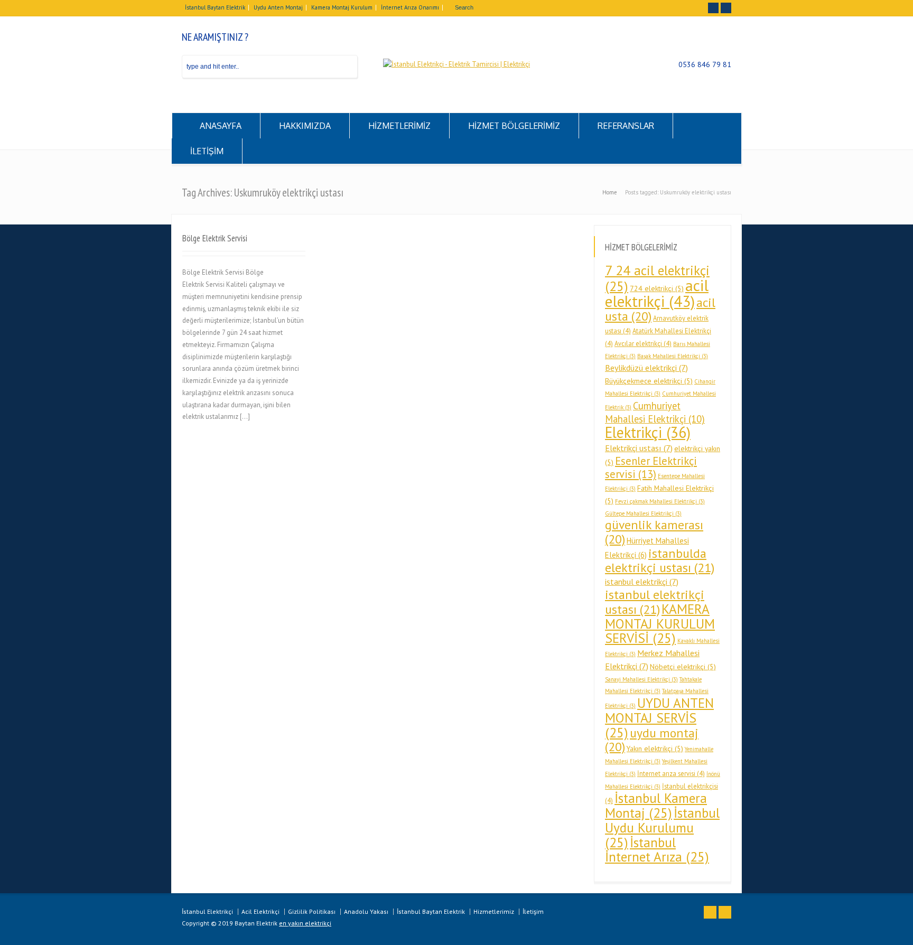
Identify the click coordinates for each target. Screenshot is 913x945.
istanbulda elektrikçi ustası (659, 560)
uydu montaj (651, 740)
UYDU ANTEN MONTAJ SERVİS (659, 717)
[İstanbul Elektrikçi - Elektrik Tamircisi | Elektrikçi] (456, 64)
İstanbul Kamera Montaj (656, 805)
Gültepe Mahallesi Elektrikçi (643, 513)
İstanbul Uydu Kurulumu (662, 827)
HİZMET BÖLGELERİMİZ (514, 125)
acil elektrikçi (657, 293)
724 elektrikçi (657, 288)
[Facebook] (713, 8)
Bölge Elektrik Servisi (214, 238)
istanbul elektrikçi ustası (654, 601)
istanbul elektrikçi (641, 581)
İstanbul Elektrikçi (207, 911)
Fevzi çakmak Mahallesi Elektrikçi (660, 501)
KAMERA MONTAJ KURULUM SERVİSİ (660, 623)
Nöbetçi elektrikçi (683, 666)
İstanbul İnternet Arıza (657, 850)
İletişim (533, 911)
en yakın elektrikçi (305, 923)
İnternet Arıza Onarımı (410, 7)
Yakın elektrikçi (655, 748)
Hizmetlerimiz (493, 911)
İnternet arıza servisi (671, 773)
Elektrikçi (648, 432)
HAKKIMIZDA (305, 125)
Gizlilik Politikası (312, 911)
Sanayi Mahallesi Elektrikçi (641, 679)
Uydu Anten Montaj (278, 7)
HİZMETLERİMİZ (399, 125)
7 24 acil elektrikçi (657, 278)
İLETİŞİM (206, 151)
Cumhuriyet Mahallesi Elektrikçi (655, 412)
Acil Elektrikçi (260, 911)
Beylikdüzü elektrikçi (646, 367)
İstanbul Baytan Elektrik (215, 7)
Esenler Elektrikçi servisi (651, 468)
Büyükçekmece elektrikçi (649, 381)
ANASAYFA (220, 125)
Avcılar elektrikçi (643, 343)
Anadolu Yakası (366, 911)
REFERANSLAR (626, 125)
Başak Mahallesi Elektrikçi (672, 356)
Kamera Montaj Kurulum (341, 7)
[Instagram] (726, 8)
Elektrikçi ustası (639, 448)
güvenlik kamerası (654, 532)
